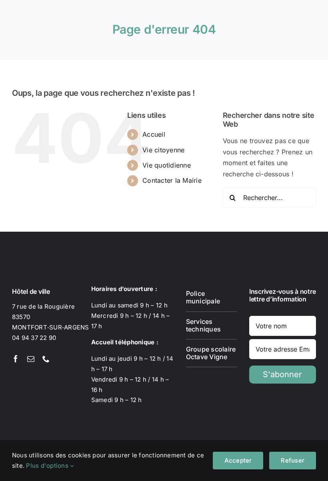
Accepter (238, 460)
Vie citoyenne (163, 150)
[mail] (30, 358)
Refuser (292, 460)
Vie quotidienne (166, 165)
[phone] (46, 358)
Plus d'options (48, 465)
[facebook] (15, 358)
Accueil (153, 134)
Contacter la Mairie (172, 180)
